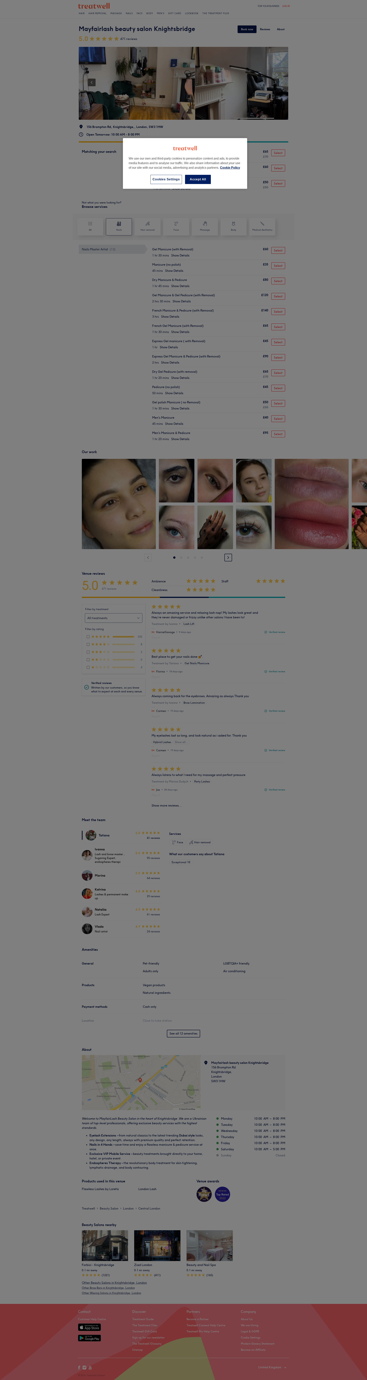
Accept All (198, 179)
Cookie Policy (230, 167)
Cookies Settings (166, 179)
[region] (185, 163)
